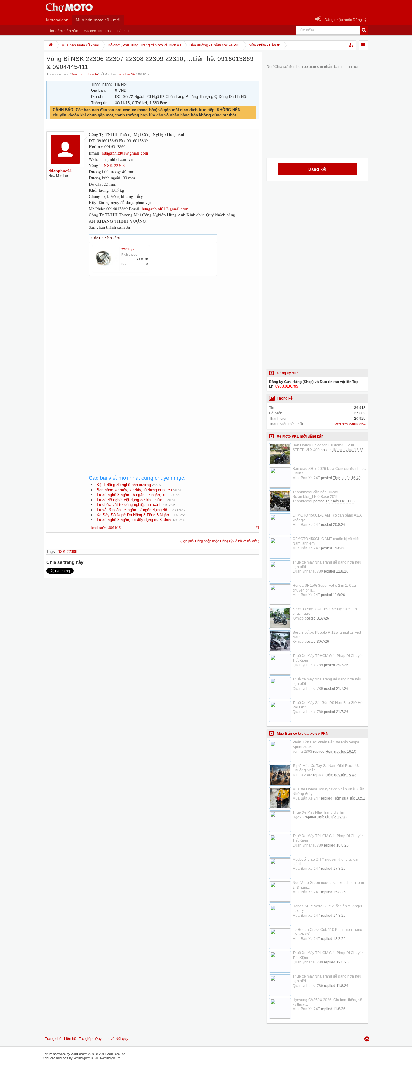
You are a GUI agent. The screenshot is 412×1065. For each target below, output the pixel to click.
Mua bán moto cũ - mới (98, 19)
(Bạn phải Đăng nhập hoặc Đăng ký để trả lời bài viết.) (219, 541)
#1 (257, 527)
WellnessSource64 (350, 424)
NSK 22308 (114, 165)
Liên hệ (70, 1039)
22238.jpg (128, 249)
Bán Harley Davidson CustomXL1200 (323, 445)
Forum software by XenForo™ (84, 1054)
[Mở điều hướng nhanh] (351, 45)
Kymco (298, 618)
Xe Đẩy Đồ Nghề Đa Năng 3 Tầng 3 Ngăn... (135, 515)
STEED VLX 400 (306, 450)
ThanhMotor (302, 501)
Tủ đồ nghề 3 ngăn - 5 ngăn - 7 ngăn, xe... (133, 494)
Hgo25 (298, 817)
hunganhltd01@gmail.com (125, 153)
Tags (50, 551)
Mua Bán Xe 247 (306, 478)
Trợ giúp (86, 1039)
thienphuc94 (126, 74)
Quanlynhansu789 (308, 571)
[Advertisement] (174, 335)
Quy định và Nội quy (111, 1039)
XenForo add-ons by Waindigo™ (66, 1058)
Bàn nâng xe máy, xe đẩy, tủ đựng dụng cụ (134, 490)
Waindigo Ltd (111, 1058)
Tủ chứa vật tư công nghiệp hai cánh (129, 504)
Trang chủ (53, 1039)
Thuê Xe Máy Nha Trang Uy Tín (318, 812)
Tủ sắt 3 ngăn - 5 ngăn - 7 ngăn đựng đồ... (134, 509)
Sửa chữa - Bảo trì (84, 74)
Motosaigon (57, 19)
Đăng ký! (317, 169)
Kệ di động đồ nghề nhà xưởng (124, 484)
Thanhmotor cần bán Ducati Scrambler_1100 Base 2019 (315, 494)
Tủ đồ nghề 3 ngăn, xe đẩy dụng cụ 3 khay (134, 519)
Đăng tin (124, 31)
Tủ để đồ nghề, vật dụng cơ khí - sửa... (131, 500)
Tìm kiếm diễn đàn (63, 31)
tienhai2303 (302, 751)
